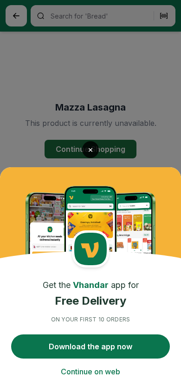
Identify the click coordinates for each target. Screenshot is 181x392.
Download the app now (90, 346)
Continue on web (90, 371)
